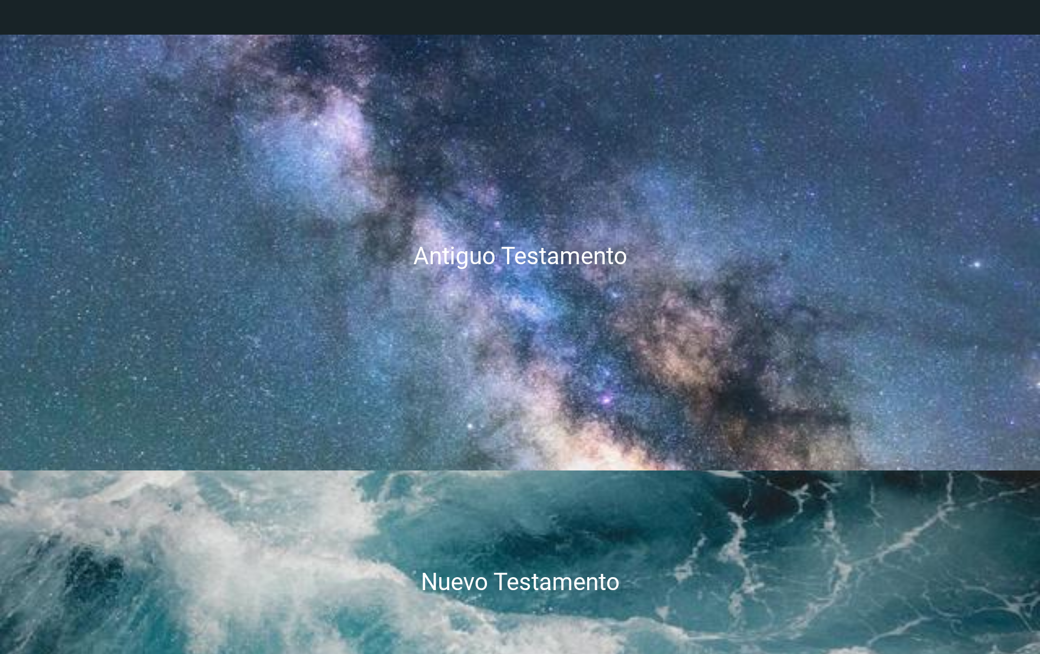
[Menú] (22, 17)
